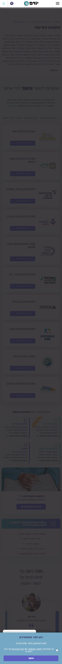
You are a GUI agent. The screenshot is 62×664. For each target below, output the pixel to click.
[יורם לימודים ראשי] (31, 5)
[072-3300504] (11, 3)
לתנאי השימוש (35, 649)
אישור (31, 658)
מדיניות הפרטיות (19, 649)
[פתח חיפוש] (4, 3)
